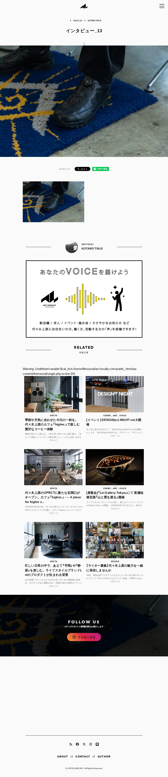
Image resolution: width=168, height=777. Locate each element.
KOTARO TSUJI (94, 20)
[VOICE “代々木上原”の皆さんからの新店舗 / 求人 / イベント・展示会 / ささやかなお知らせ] (84, 299)
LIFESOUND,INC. (75, 768)
